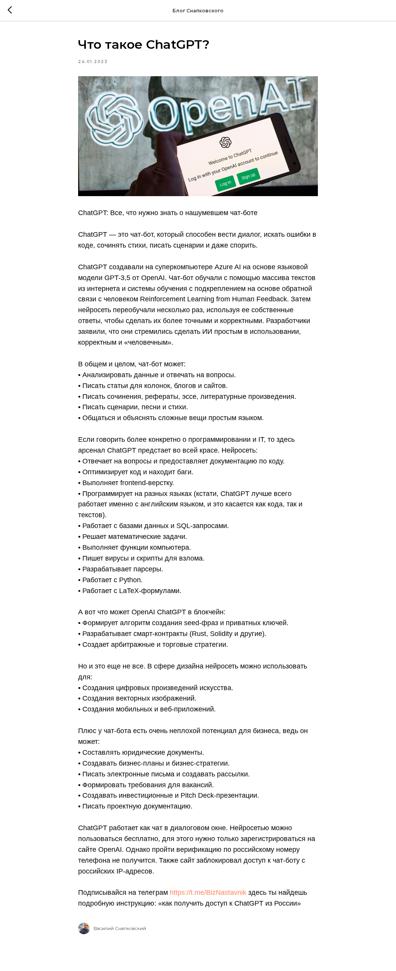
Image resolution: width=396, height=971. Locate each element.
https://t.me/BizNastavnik (208, 892)
